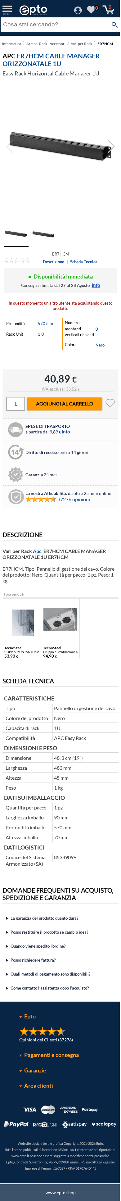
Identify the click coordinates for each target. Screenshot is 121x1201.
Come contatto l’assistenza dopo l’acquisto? (50, 1000)
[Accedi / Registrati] (78, 12)
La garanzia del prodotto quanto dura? (44, 930)
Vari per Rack (81, 43)
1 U (41, 334)
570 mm (45, 323)
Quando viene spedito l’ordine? (38, 958)
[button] (111, 146)
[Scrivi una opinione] (17, 261)
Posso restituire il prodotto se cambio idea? (49, 944)
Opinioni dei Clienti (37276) (44, 1052)
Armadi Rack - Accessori (45, 43)
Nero (100, 344)
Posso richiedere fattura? (33, 972)
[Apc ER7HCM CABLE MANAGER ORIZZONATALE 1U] (60, 146)
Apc (37, 551)
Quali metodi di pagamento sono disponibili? (50, 986)
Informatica (11, 43)
